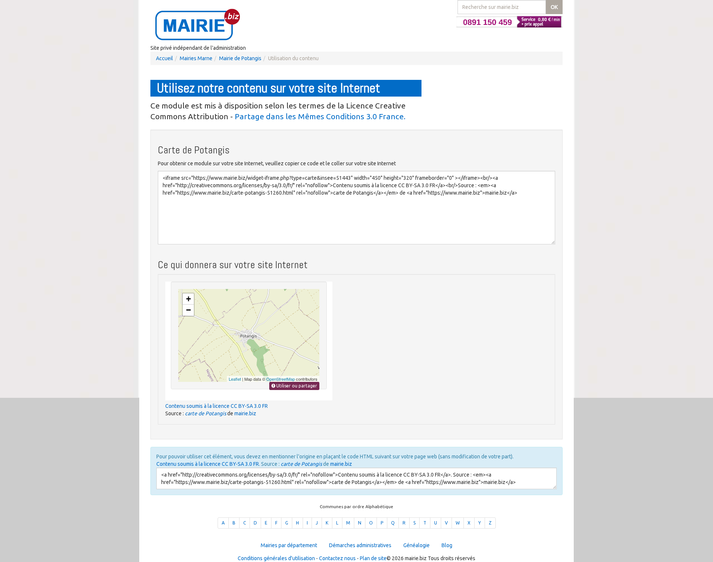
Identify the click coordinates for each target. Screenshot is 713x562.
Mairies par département (289, 545)
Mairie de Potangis (240, 58)
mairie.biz (245, 413)
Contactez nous (337, 558)
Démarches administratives (360, 545)
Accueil (164, 58)
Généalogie (416, 545)
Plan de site (373, 558)
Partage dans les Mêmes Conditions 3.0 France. (320, 116)
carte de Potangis (205, 413)
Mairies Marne (196, 58)
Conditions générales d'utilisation (276, 558)
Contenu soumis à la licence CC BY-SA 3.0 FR (216, 406)
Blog (447, 545)
